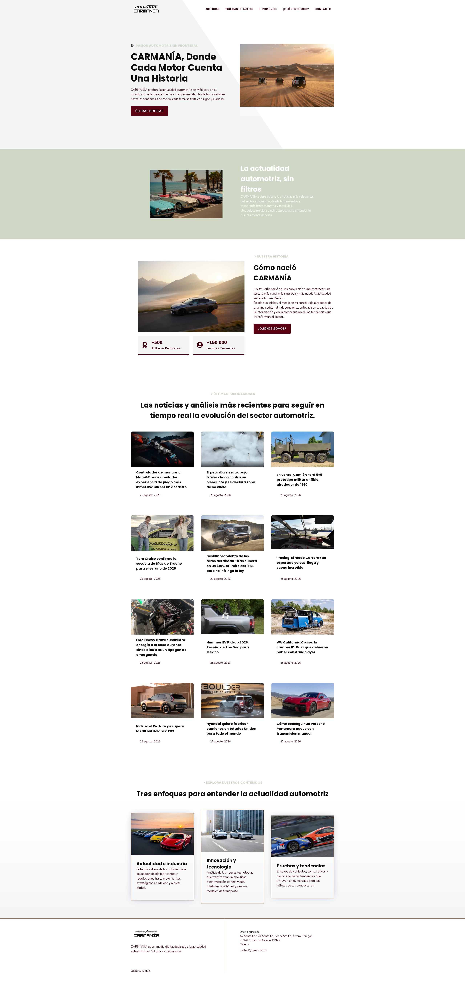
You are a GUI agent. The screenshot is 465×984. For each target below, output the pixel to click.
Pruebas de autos (239, 9)
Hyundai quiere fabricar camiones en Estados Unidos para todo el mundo (231, 728)
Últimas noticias (149, 111)
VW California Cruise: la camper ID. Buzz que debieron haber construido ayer (302, 647)
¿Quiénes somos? (295, 9)
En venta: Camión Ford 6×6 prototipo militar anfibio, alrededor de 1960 (299, 479)
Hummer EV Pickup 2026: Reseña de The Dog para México (228, 647)
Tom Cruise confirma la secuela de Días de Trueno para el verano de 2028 (159, 563)
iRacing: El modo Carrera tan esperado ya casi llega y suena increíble (301, 562)
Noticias (213, 9)
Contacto (323, 9)
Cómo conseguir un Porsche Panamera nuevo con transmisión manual (301, 728)
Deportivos (267, 9)
